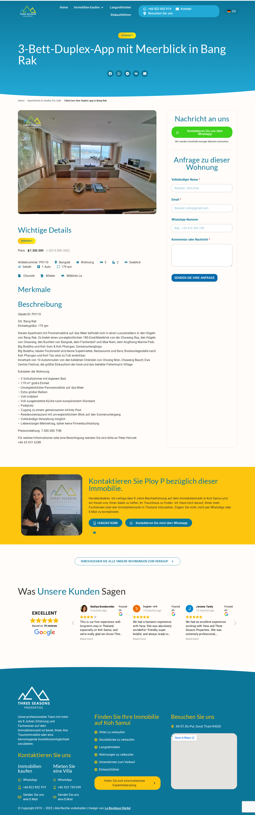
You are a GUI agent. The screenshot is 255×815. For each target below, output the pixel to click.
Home (21, 100)
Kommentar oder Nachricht (191, 239)
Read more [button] (86, 638)
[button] (110, 73)
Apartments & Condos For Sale (44, 100)
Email (176, 199)
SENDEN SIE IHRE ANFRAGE (194, 278)
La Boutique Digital (118, 808)
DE (233, 11)
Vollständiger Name (186, 179)
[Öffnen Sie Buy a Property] (102, 7)
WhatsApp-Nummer (185, 219)
